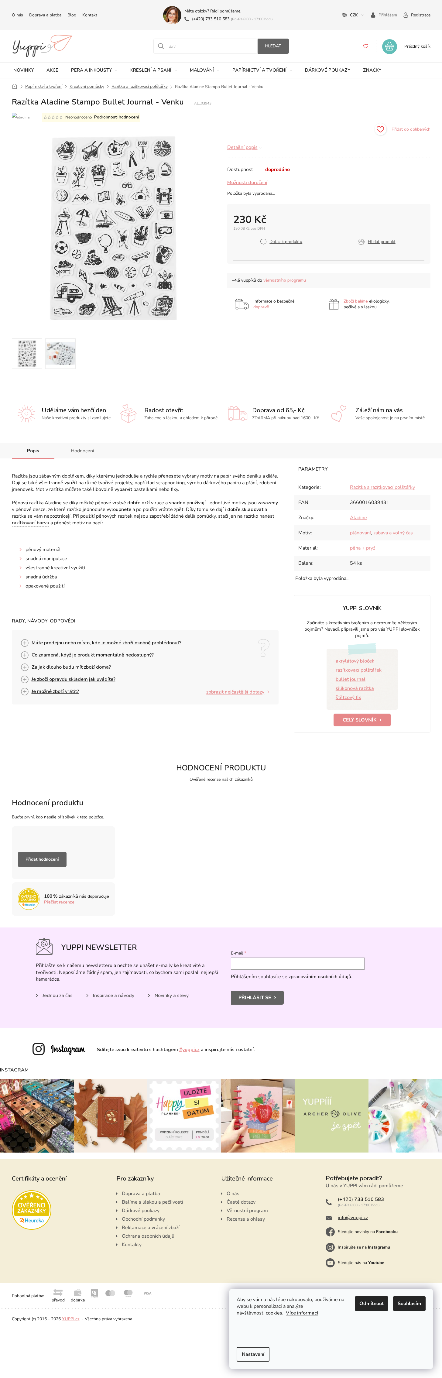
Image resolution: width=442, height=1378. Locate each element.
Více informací (302, 1313)
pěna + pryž (362, 548)
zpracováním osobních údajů (320, 976)
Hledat (273, 46)
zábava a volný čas (393, 533)
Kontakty (132, 1244)
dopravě (261, 307)
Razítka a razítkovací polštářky (382, 487)
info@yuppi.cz (353, 1217)
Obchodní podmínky (143, 1219)
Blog (71, 15)
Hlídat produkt (382, 242)
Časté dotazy (241, 1202)
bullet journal (350, 679)
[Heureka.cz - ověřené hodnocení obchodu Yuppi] (31, 1210)
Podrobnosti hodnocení (116, 117)
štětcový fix (348, 697)
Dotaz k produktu (285, 242)
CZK (354, 15)
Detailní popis (242, 147)
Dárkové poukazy (140, 1210)
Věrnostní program (247, 1210)
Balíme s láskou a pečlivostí (152, 1202)
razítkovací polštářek (359, 670)
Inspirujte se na (364, 1247)
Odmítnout (371, 1303)
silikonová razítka (355, 688)
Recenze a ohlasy (246, 1219)
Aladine (358, 517)
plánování (360, 533)
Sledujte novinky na (368, 1232)
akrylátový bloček (355, 661)
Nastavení (253, 1354)
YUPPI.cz (71, 1319)
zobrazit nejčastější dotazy (235, 692)
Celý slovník (360, 720)
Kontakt (89, 15)
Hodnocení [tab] (82, 450)
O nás (17, 15)
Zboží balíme (356, 301)
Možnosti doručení (247, 182)
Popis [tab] (33, 450)
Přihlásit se (254, 997)
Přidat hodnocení (42, 859)
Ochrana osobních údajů (148, 1236)
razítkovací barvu (30, 522)
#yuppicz (189, 1049)
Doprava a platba (45, 15)
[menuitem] (23, 70)
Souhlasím (409, 1303)
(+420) (211, 19)
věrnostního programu (284, 280)
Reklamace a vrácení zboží (151, 1227)
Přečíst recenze (59, 902)
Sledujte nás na (361, 1263)
